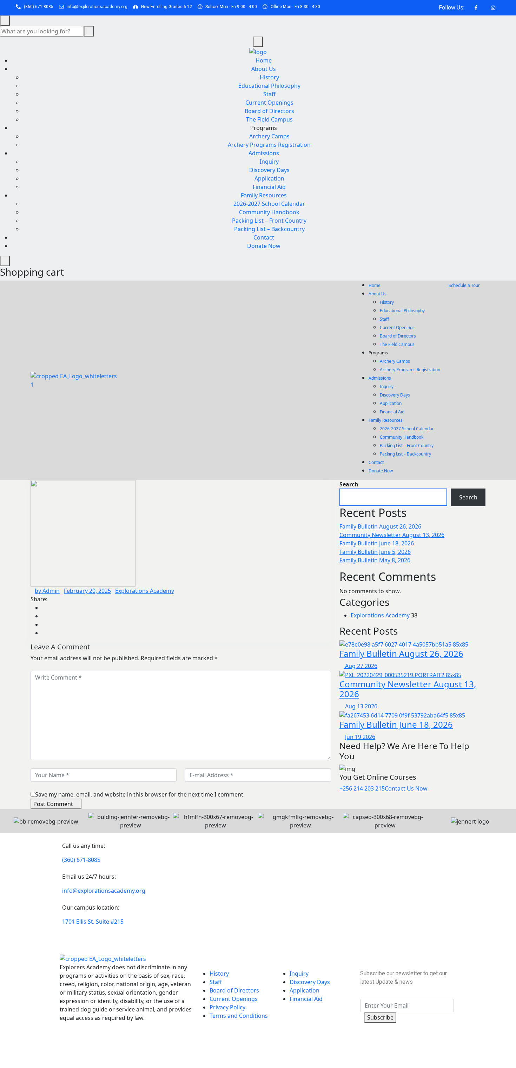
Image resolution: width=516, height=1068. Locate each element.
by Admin (47, 591)
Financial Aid (269, 187)
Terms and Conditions (239, 1016)
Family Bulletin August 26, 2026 (380, 526)
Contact (263, 237)
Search (348, 484)
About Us (263, 69)
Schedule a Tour (465, 285)
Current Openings (269, 102)
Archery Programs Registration (269, 145)
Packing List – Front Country (269, 220)
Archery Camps (269, 136)
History (269, 77)
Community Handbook (269, 212)
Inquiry (269, 161)
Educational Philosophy (269, 86)
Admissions (264, 153)
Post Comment (53, 804)
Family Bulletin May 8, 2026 (374, 560)
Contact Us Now (407, 788)
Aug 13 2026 (360, 706)
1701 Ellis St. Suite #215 (93, 921)
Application (269, 178)
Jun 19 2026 (359, 737)
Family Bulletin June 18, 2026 (376, 543)
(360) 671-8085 (81, 860)
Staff (269, 94)
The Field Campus (269, 119)
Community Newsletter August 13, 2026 (391, 535)
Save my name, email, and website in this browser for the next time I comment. (140, 794)
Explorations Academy (144, 591)
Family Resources (264, 195)
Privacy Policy (227, 1007)
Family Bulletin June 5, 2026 (375, 552)
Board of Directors (269, 111)
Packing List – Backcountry (269, 229)
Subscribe (380, 1017)
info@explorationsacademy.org (103, 891)
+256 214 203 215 (362, 788)
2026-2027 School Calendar (269, 204)
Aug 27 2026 (360, 666)
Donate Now (263, 246)
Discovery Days (269, 170)
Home (264, 60)
